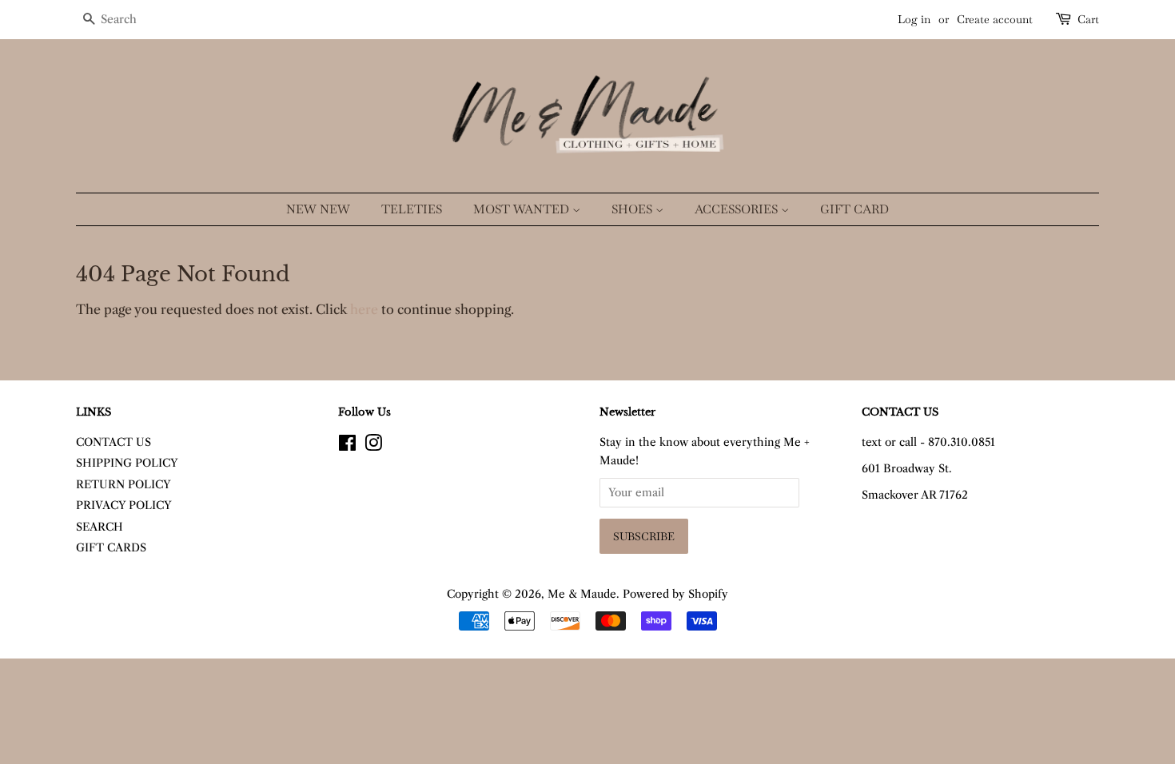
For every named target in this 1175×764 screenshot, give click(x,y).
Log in (914, 19)
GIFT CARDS (111, 548)
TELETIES (411, 209)
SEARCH (99, 527)
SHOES (633, 209)
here (364, 309)
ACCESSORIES (738, 209)
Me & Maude (582, 594)
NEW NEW (318, 209)
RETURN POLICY (123, 484)
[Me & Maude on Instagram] (373, 446)
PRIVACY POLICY (124, 505)
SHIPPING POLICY (127, 463)
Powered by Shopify (675, 594)
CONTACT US (113, 442)
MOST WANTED (522, 209)
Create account (995, 19)
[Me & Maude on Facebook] (347, 446)
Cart (1088, 19)
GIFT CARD (854, 209)
